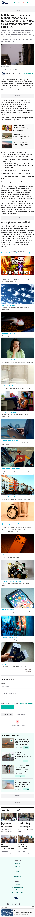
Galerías (17, 863)
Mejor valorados (21, 714)
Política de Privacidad (17, 889)
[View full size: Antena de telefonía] (17, 54)
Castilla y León (19, 776)
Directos (17, 866)
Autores (17, 868)
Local (26, 761)
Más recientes (8, 714)
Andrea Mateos (22, 853)
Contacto (17, 884)
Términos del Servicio (17, 887)
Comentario (5, 690)
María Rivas (30, 829)
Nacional (26, 789)
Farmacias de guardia (17, 874)
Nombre (3, 683)
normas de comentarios (26, 703)
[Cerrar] (33, 907)
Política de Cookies (17, 892)
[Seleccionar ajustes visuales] (27, 2)
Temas (17, 871)
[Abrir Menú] (32, 3)
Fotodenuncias (17, 876)
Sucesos (26, 747)
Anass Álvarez (5, 831)
